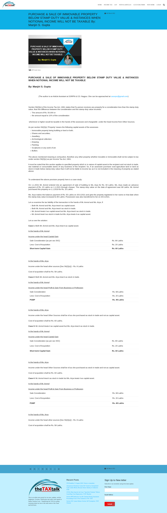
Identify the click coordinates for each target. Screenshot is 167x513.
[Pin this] (47, 469)
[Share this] (34, 469)
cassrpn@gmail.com (119, 96)
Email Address (109, 494)
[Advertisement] (112, 52)
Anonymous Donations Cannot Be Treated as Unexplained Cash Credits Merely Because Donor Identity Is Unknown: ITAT (82, 487)
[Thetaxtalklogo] (9, 5)
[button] (113, 5)
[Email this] (30, 469)
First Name (108, 487)
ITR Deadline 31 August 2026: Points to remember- (80, 483)
